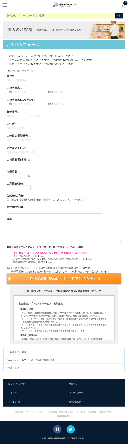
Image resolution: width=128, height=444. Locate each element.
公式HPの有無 (15, 195)
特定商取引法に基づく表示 (61, 412)
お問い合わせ (75, 402)
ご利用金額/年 (15, 183)
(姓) (10, 91)
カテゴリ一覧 (14, 402)
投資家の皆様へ (64, 416)
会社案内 (81, 412)
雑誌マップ (13, 367)
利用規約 (19, 412)
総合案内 (73, 383)
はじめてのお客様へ (17, 383)
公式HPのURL (15, 207)
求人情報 (92, 412)
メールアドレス (16, 147)
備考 (9, 219)
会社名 (11, 75)
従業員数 (12, 171)
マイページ (13, 392)
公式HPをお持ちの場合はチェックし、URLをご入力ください (46, 199)
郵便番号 (12, 111)
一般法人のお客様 (16, 352)
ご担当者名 (13, 87)
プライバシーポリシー (36, 412)
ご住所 (11, 123)
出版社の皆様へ (106, 412)
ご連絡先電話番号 (17, 135)
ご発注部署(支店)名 (18, 159)
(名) (50, 91)
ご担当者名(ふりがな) (20, 99)
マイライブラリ (76, 392)
